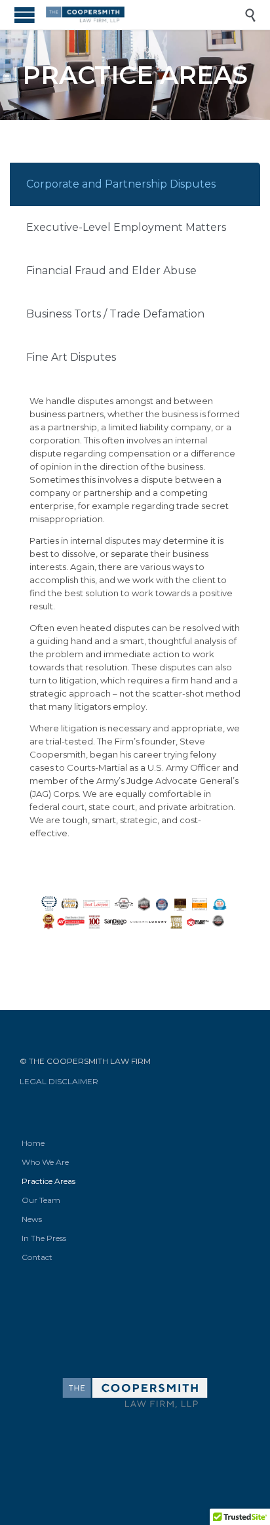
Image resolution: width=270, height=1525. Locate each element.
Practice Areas (48, 1181)
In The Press (44, 1238)
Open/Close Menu (24, 14)
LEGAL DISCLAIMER (59, 1081)
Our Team (41, 1200)
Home (33, 1143)
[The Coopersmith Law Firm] (145, 15)
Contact (37, 1257)
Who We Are (45, 1162)
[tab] (135, 184)
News (32, 1219)
